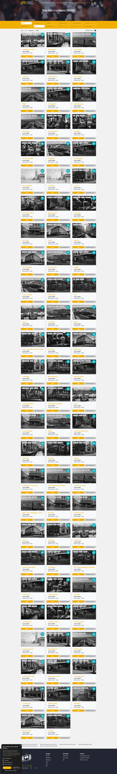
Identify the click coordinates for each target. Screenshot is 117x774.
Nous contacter (65, 758)
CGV (35, 768)
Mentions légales (25, 768)
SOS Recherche (68, 3)
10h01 (47, 764)
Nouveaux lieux (47, 3)
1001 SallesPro (48, 758)
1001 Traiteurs (48, 760)
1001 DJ (47, 762)
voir (27, 56)
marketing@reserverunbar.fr (85, 756)
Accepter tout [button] (7, 767)
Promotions (53, 3)
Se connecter (77, 3)
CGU (31, 768)
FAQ (63, 760)
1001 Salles (48, 756)
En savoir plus (14, 755)
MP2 (46, 766)
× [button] (20, 745)
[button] (39, 23)
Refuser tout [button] (16, 767)
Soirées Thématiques (61, 3)
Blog (73, 3)
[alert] (11, 758)
